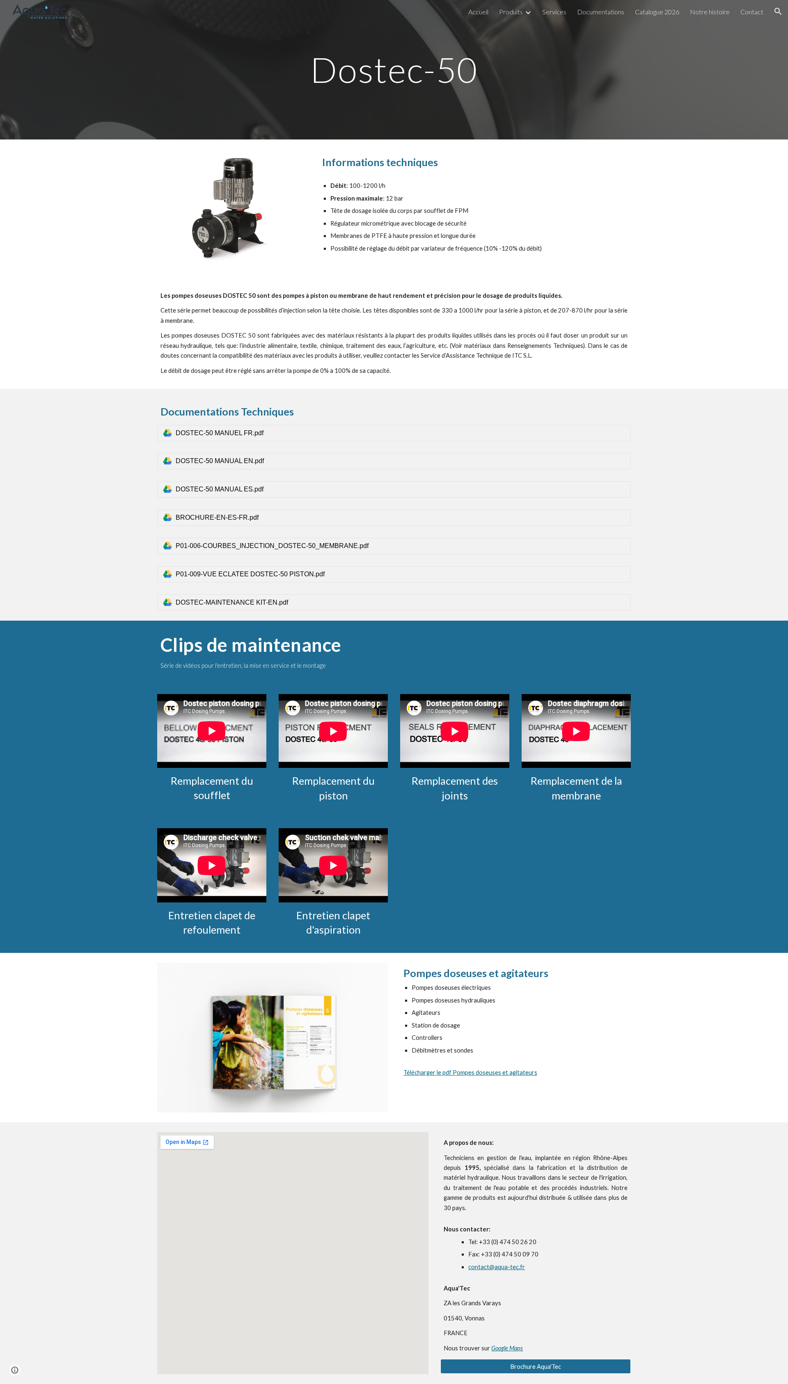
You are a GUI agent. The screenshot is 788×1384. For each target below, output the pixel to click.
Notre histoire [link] (710, 12)
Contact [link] (751, 12)
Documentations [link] (600, 12)
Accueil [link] (478, 12)
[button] (778, 11)
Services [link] (554, 12)
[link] (394, 433)
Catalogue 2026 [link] (657, 12)
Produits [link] (511, 12)
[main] (394, 69)
